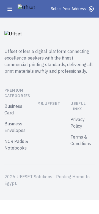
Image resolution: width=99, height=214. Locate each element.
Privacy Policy (77, 122)
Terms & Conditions (80, 140)
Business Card (13, 109)
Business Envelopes (15, 127)
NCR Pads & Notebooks (16, 144)
